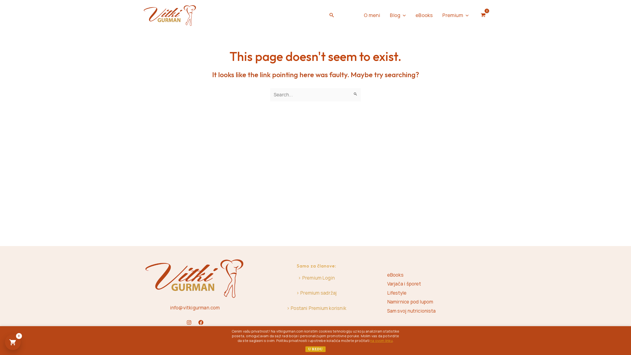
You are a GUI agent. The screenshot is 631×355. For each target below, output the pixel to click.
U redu (315, 349)
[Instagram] (189, 322)
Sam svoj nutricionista (411, 311)
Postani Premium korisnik (318, 308)
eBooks (424, 15)
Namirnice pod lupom (410, 302)
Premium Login (318, 278)
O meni (372, 15)
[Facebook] (201, 322)
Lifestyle (397, 293)
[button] (331, 15)
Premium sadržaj (318, 293)
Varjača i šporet (404, 284)
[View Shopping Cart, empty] (483, 15)
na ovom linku (381, 340)
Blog (395, 15)
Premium (452, 15)
